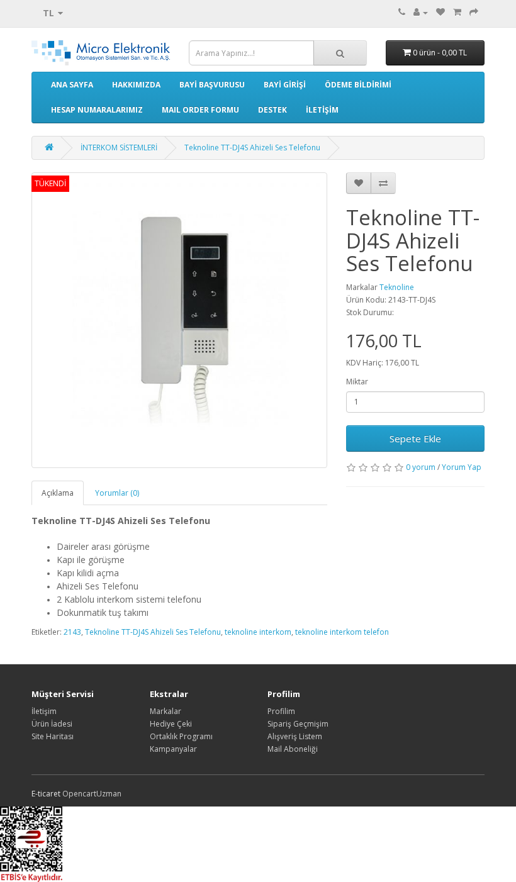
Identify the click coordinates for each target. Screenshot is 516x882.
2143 (72, 632)
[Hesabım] (420, 12)
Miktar (357, 381)
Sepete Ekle (415, 438)
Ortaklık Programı (181, 736)
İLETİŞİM (322, 109)
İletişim (44, 711)
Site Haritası (52, 736)
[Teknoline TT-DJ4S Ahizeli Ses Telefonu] (179, 320)
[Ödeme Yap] (473, 12)
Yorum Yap (461, 467)
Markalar (165, 711)
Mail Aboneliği (292, 749)
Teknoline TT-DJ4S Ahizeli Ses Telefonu (252, 147)
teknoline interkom (258, 632)
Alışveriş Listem (294, 736)
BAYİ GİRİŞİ (285, 84)
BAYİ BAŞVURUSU (212, 84)
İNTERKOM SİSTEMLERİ (119, 147)
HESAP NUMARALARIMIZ (97, 109)
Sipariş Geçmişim (297, 723)
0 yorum (420, 467)
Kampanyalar (173, 749)
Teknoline (396, 287)
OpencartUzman (91, 793)
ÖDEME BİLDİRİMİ (358, 84)
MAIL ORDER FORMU (200, 109)
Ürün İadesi (51, 723)
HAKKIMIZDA (136, 84)
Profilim (281, 711)
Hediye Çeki (171, 723)
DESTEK (272, 109)
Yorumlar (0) (117, 493)
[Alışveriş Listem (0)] (440, 12)
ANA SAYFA (72, 84)
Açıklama (58, 493)
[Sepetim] (457, 12)
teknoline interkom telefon (342, 632)
